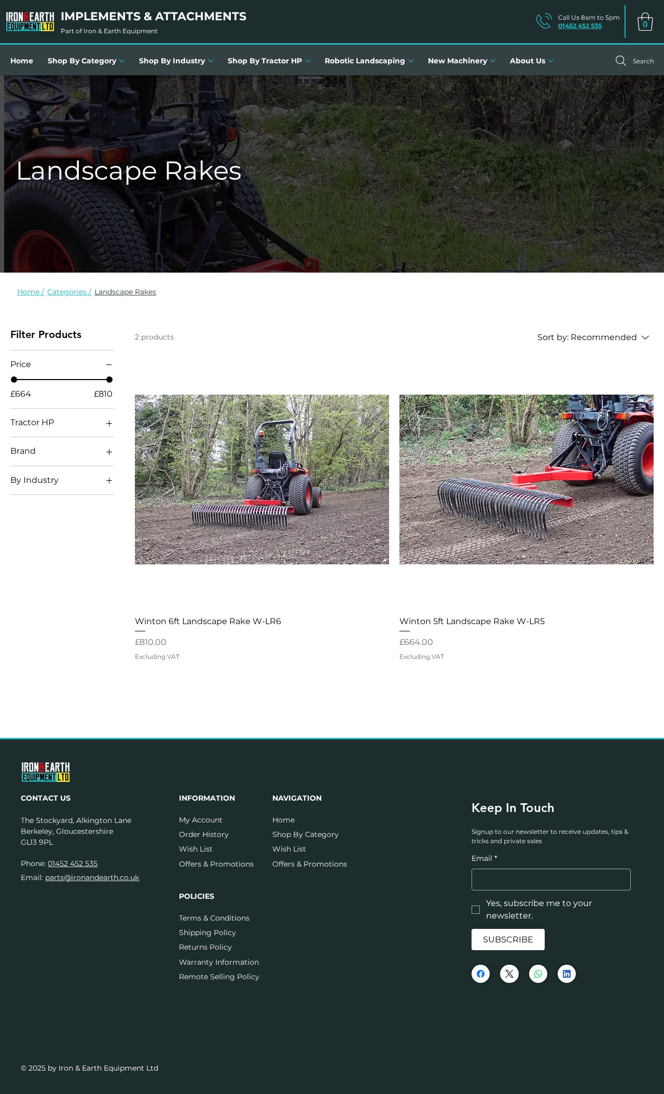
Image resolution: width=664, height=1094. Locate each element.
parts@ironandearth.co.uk (92, 877)
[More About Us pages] (551, 60)
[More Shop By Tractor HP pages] (307, 60)
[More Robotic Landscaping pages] (410, 60)
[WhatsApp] (538, 974)
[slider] (14, 379)
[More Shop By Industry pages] (210, 60)
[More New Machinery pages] (492, 60)
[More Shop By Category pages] (122, 60)
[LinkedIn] (567, 974)
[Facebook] (481, 974)
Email (484, 858)
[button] (645, 21)
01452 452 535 (580, 26)
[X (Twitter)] (509, 974)
